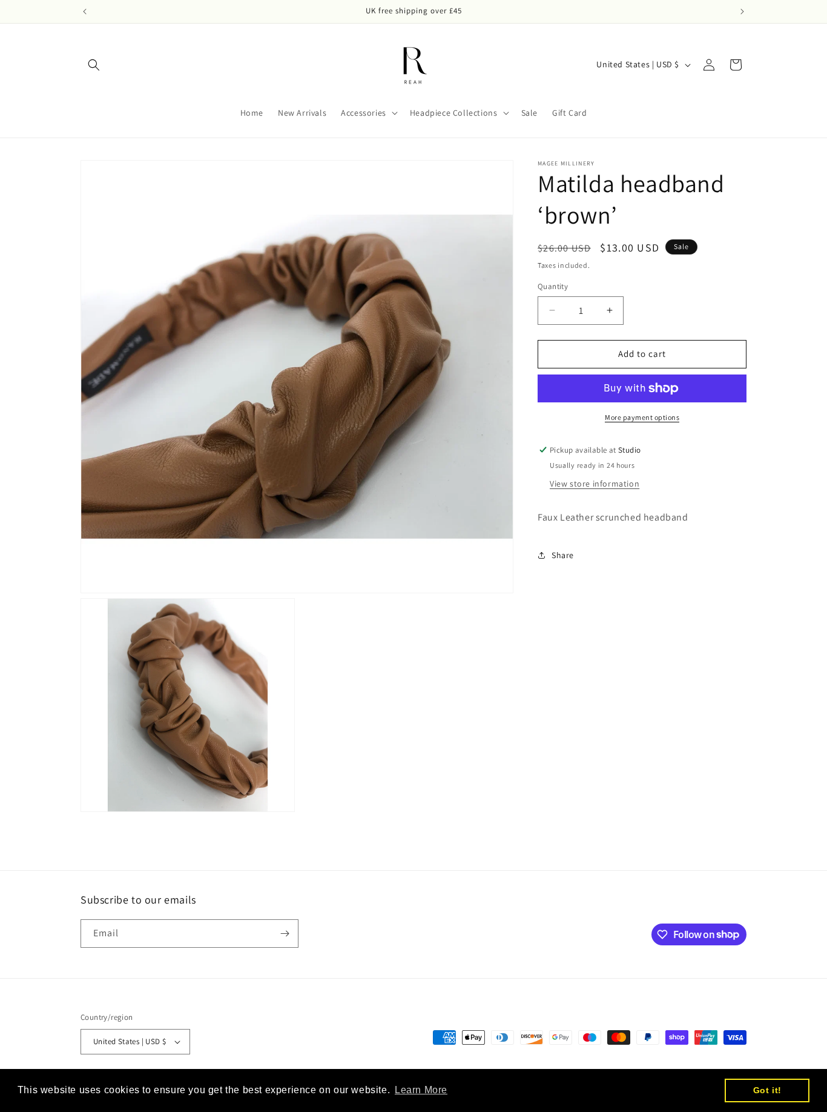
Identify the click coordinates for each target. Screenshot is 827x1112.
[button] (94, 65)
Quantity (553, 286)
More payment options (642, 417)
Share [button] (563, 555)
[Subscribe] (284, 933)
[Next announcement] (742, 11)
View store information (594, 483)
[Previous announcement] (84, 11)
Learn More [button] (421, 1090)
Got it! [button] (767, 1090)
